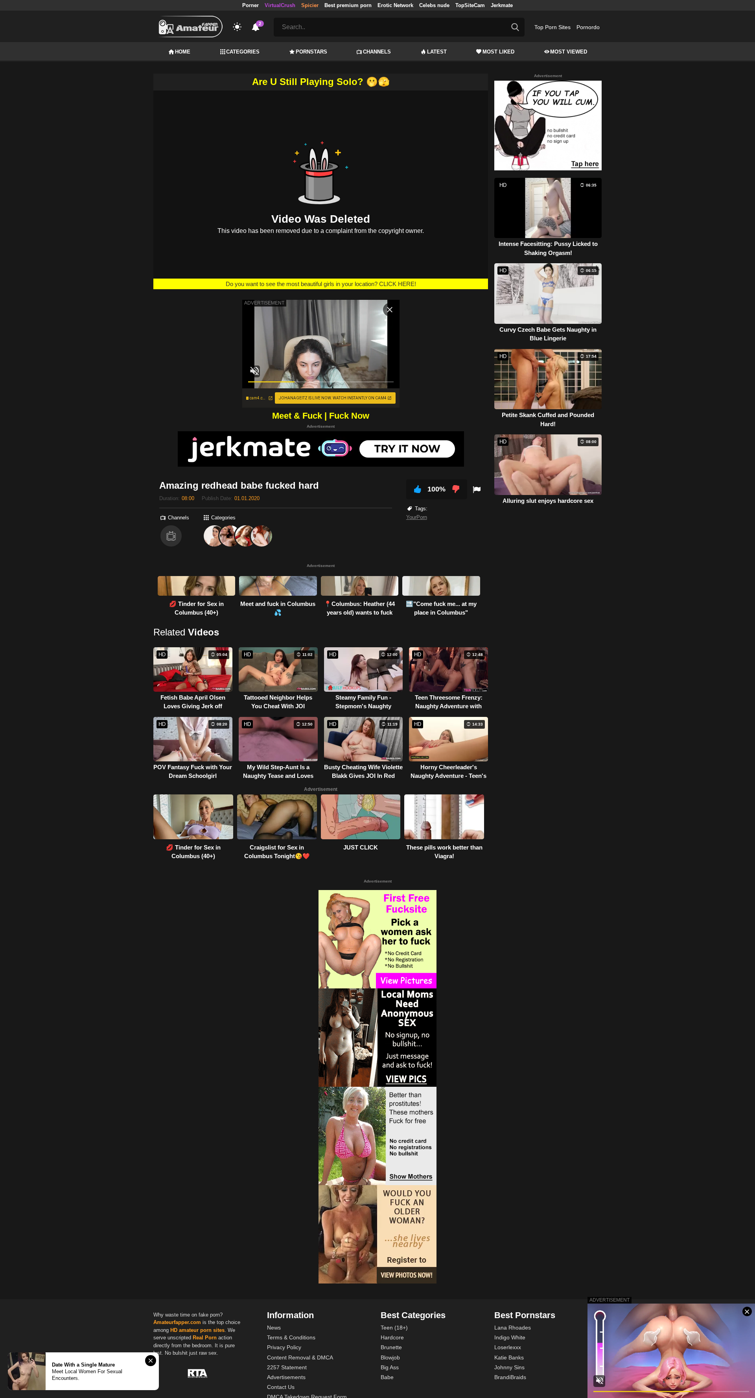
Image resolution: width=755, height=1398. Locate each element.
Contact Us (281, 1387)
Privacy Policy (284, 1347)
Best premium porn (348, 5)
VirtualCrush (280, 5)
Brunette (391, 1347)
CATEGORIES (243, 52)
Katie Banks (509, 1357)
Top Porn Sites (552, 27)
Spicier (310, 5)
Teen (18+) (394, 1327)
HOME (182, 52)
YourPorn (416, 517)
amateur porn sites (202, 1330)
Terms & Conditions (291, 1337)
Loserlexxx (507, 1347)
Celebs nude (434, 5)
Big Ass (390, 1367)
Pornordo (588, 27)
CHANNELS (377, 52)
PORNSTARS (311, 52)
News (274, 1327)
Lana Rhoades (512, 1327)
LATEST (437, 52)
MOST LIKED (498, 52)
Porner (250, 5)
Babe (387, 1377)
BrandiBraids (510, 1377)
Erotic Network (395, 5)
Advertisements (286, 1377)
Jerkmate (502, 5)
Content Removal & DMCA (300, 1357)
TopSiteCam (470, 5)
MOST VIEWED (568, 52)
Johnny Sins (509, 1367)
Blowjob (390, 1357)
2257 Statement (287, 1367)
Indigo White (509, 1337)
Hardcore (392, 1337)
